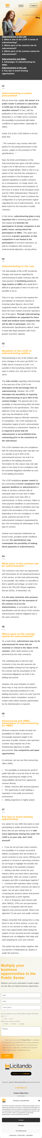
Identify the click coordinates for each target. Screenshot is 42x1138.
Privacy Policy (21, 1135)
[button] (39, 1101)
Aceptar (21, 1120)
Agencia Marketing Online (17, 1082)
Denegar (21, 1125)
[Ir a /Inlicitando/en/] (8, 6)
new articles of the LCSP (16, 271)
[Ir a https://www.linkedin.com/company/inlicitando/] (21, 1073)
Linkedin (21, 31)
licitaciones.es (21, 950)
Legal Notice (29, 1135)
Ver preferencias (21, 1131)
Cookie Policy (13, 1135)
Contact (33, 6)
